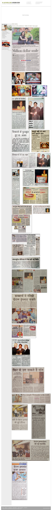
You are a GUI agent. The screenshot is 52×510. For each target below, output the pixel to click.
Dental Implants (4, 31)
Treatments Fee (4, 36)
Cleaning (3, 37)
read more (9, 50)
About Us (6, 507)
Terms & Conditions (20, 507)
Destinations (10, 507)
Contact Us (38, 3)
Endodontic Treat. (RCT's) (6, 33)
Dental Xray (4, 35)
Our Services (29, 3)
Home (3, 507)
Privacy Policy (15, 507)
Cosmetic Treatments (5, 32)
